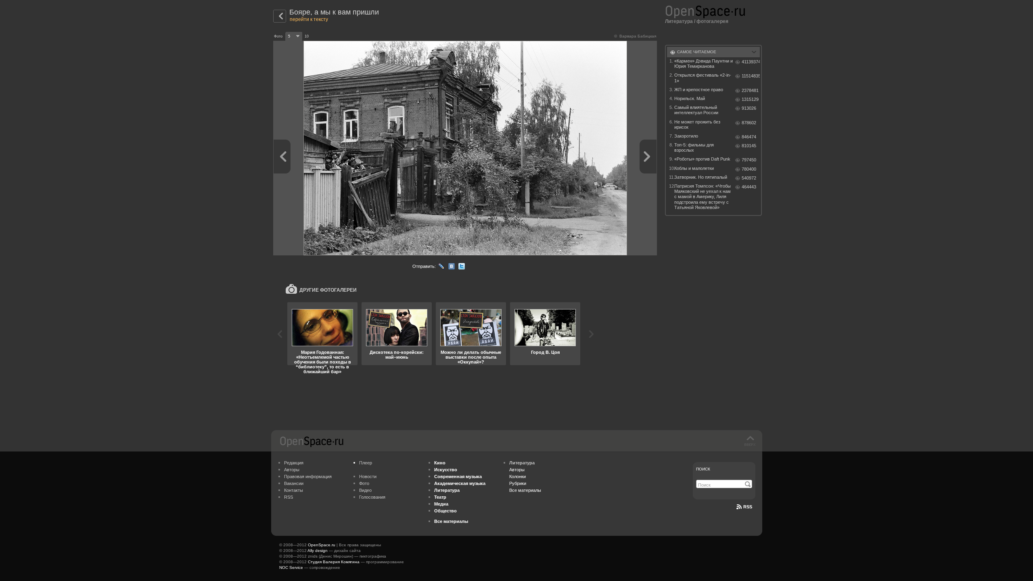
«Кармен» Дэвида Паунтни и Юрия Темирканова (703, 64)
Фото (364, 483)
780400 (749, 169)
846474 (749, 136)
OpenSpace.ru (321, 545)
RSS (288, 497)
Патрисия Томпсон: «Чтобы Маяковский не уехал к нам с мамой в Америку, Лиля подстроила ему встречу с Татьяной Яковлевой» (702, 197)
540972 (749, 178)
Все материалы (525, 490)
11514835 (751, 75)
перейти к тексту (309, 19)
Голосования (372, 497)
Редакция (293, 462)
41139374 (751, 61)
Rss (747, 506)
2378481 (750, 90)
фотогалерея (712, 21)
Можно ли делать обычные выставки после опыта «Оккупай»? (471, 357)
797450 (749, 159)
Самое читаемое (696, 52)
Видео (365, 490)
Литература (679, 21)
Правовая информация (308, 476)
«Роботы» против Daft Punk (702, 159)
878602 (749, 122)
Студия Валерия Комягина (334, 562)
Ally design (317, 550)
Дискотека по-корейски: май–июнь (397, 354)
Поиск (703, 469)
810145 (749, 145)
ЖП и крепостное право (698, 89)
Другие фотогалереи (328, 290)
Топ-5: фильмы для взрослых (694, 147)
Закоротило (686, 136)
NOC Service (291, 567)
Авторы (291, 469)
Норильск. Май (689, 98)
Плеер (365, 462)
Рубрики (517, 483)
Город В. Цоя (545, 352)
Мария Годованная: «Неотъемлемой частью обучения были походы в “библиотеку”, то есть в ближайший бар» (322, 362)
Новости (367, 476)
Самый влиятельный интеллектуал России (696, 110)
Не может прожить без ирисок (697, 124)
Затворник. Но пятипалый (700, 177)
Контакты (293, 490)
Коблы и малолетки (694, 168)
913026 (749, 108)
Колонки (517, 476)
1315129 (750, 99)
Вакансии (293, 483)
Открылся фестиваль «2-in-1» (702, 78)
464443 (749, 186)
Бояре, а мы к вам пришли (334, 12)
